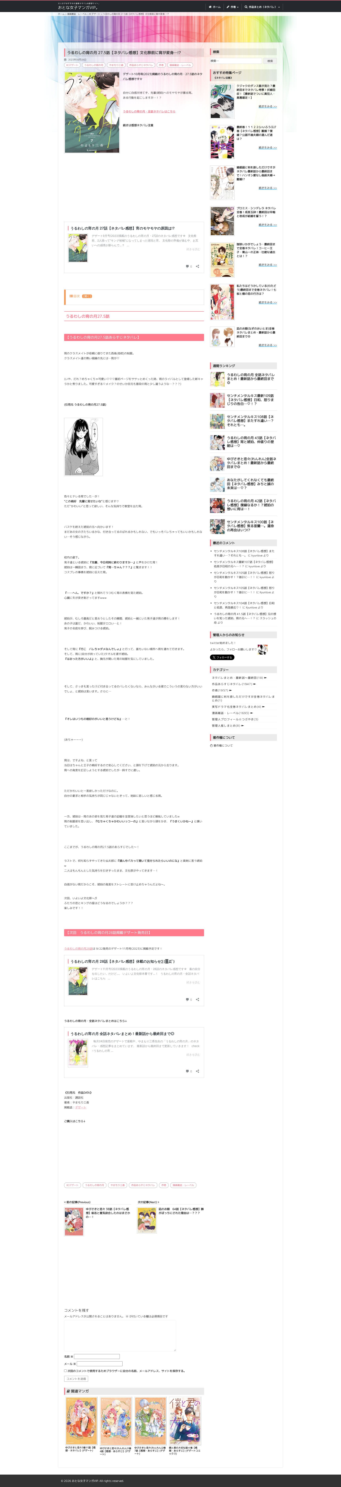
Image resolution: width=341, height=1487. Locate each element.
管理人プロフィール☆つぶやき (235, 719)
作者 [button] (233, 7)
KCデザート (72, 65)
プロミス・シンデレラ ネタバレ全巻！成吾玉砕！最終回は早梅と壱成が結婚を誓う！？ (256, 212)
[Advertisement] (170, 30)
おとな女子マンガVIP (85, 1481)
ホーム (216, 7)
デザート (80, 1107)
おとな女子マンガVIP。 (79, 7)
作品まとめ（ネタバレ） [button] (263, 7)
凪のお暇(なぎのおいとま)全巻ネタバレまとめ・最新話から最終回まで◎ (256, 332)
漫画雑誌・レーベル (180, 65)
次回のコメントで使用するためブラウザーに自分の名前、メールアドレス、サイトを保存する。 (126, 1371)
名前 (68, 1356)
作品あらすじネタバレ (141, 65)
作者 (161, 65)
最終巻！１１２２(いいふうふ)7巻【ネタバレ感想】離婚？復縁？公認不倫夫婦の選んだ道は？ (256, 133)
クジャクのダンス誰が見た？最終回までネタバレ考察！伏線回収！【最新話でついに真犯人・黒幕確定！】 (256, 91)
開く (87, 296)
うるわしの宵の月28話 (78, 948)
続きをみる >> (268, 106)
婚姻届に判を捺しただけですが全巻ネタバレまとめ (243, 698)
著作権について (223, 745)
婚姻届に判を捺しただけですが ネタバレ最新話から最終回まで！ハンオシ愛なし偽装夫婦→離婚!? (256, 173)
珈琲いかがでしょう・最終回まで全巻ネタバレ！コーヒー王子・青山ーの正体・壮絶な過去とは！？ (256, 250)
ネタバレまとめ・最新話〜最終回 (237, 678)
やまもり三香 (116, 65)
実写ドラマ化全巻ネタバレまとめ (236, 707)
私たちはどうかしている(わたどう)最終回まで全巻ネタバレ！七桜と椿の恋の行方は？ (256, 289)
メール (70, 1364)
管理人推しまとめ (226, 725)
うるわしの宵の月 (93, 65)
